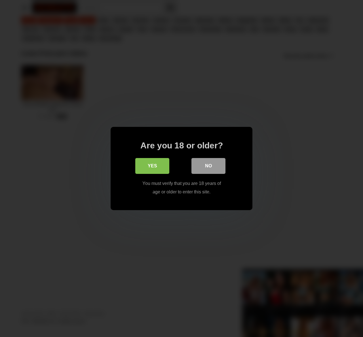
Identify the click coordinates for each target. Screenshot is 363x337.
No (208, 165)
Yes (152, 165)
